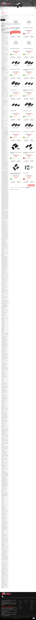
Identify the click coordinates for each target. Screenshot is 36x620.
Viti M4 (2, 381)
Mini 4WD (2, 407)
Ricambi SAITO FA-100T (5, 206)
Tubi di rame (3, 372)
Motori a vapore (3, 279)
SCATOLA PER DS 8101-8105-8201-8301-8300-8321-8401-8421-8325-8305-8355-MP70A (15, 173)
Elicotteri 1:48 (3, 507)
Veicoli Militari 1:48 (4, 524)
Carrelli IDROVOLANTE (5, 100)
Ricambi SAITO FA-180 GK (5, 200)
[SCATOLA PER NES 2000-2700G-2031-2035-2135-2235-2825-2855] (16, 146)
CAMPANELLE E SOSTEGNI (5, 430)
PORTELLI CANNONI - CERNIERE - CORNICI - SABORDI (4, 463)
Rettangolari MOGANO (5, 344)
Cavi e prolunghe (4, 74)
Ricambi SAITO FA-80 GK (5, 180)
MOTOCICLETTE (4, 516)
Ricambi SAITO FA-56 (4, 167)
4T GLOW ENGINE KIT (4, 136)
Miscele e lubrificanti (4, 306)
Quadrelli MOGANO (4, 339)
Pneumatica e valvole (4, 292)
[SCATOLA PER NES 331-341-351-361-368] (16, 63)
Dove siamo (2, 10)
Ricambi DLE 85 (3, 152)
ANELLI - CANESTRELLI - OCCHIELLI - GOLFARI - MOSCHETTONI (4, 418)
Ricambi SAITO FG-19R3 (5, 233)
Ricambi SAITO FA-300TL (5, 208)
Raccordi (3, 294)
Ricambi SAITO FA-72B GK (5, 178)
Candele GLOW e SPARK (5, 138)
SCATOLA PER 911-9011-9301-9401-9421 (15, 131)
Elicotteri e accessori (4, 120)
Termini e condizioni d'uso (4, 8)
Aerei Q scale (3, 503)
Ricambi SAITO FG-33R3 (5, 234)
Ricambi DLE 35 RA (4, 146)
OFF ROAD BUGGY (4, 394)
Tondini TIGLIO (3, 486)
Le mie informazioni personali (31, 607)
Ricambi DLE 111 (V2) (4, 156)
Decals (2, 119)
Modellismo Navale (3, 413)
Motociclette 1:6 (4, 517)
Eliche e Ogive (3, 255)
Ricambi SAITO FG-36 (4, 224)
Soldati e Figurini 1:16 (4, 526)
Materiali (2, 331)
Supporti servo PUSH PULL (5, 101)
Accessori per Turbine (4, 286)
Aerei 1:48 (3, 500)
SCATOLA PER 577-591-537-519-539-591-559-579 (29, 131)
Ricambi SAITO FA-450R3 (5, 216)
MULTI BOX (3, 35)
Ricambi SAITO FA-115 (4, 188)
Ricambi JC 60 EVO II (4, 243)
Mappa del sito (20, 608)
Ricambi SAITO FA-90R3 (5, 212)
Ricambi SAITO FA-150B (5, 197)
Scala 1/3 (3, 106)
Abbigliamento (3, 587)
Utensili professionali (4, 305)
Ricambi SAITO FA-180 (4, 199)
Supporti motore (4, 142)
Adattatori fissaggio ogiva (5, 94)
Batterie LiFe (3, 320)
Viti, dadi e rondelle (3, 376)
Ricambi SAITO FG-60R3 (5, 235)
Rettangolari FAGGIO (4, 345)
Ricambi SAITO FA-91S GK (5, 185)
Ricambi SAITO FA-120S (5, 190)
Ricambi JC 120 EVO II (4, 244)
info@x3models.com (6, 611)
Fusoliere (3, 125)
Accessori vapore (4, 282)
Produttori (2, 9)
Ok (33, 618)
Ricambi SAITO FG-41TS (5, 228)
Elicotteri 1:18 (3, 505)
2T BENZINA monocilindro (5, 132)
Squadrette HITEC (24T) (5, 42)
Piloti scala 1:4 (3, 111)
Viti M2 (2, 377)
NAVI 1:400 (3, 532)
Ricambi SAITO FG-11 (4, 218)
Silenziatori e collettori (4, 140)
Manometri (3, 298)
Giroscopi (3, 44)
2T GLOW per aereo (4, 127)
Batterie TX (3, 63)
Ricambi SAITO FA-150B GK (5, 198)
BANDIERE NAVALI (4, 423)
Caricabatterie (3, 65)
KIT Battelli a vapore (4, 283)
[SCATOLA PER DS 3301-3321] (16, 84)
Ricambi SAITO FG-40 (4, 225)
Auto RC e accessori (4, 390)
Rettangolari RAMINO (4, 343)
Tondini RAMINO (4, 348)
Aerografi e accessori (4, 564)
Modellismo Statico (3, 495)
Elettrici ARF (3, 81)
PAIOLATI (3, 456)
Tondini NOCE (3, 487)
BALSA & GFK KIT (4, 84)
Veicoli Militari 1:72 (4, 525)
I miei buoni (31, 609)
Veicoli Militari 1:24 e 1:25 (5, 522)
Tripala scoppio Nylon (4, 262)
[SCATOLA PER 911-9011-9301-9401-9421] (16, 126)
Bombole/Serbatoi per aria (5, 301)
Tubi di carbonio (4, 362)
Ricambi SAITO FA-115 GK (5, 189)
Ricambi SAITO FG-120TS (5, 232)
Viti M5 (2, 382)
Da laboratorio (3, 329)
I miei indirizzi (32, 605)
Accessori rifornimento (5, 96)
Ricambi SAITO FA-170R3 (5, 214)
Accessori (3, 45)
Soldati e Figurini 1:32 (4, 527)
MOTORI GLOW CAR (4, 406)
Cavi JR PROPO (3, 56)
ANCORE (3, 419)
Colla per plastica (4, 315)
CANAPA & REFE (4, 431)
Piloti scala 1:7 (3, 115)
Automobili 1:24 (4, 514)
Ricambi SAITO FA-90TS (5, 205)
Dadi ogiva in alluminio (4, 272)
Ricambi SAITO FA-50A (4, 165)
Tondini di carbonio (4, 363)
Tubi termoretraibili (4, 58)
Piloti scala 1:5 (3, 113)
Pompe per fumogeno (4, 77)
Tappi (2, 295)
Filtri (2, 299)
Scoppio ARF (3, 82)
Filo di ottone (3, 471)
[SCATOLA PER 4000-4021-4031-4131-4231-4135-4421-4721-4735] (29, 146)
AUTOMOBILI (3, 509)
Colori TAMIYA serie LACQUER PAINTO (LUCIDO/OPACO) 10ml (4, 554)
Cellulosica (3, 309)
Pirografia (3, 330)
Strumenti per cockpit (4, 104)
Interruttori (3, 55)
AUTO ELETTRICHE (4, 391)
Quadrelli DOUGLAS (4, 340)
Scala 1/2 (3, 105)
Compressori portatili (4, 304)
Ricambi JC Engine (4, 240)
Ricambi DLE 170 (4, 159)
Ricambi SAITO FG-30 (4, 223)
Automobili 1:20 (4, 513)
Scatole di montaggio (4, 414)
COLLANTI (3, 536)
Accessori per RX (4, 47)
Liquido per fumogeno (4, 78)
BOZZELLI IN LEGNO (4, 429)
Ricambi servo (3, 68)
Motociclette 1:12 (4, 519)
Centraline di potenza (4, 69)
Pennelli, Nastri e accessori (5, 563)
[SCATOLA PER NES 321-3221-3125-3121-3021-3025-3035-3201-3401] (29, 63)
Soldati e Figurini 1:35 (4, 528)
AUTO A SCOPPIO (4, 396)
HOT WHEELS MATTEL (4, 585)
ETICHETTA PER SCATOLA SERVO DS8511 (15, 48)
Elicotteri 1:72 (3, 508)
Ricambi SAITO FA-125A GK (5, 193)
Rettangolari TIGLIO (4, 341)
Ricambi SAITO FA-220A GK (5, 203)
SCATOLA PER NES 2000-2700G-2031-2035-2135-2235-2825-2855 (15, 152)
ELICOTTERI (3, 504)
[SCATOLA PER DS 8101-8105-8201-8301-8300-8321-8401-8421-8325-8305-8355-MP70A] (16, 167)
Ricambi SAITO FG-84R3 (5, 236)
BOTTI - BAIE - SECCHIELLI (5, 428)
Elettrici (3, 121)
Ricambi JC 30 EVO (4, 242)
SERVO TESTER (3, 36)
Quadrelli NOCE (4, 477)
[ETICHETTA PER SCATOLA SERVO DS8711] (29, 43)
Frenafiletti (3, 316)
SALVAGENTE (3, 466)
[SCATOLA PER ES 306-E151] (16, 105)
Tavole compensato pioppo (5, 333)
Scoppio (3, 122)
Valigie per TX (3, 49)
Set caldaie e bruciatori (4, 281)
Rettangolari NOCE (4, 342)
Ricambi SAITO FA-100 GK (5, 187)
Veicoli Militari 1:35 (4, 523)
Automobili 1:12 (4, 512)
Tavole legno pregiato (4, 353)
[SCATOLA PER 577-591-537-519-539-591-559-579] (29, 126)
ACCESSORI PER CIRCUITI (5, 398)
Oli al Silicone (3, 399)
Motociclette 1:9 (4, 518)
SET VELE (3, 470)
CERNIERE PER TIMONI (4, 439)
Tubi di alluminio (4, 373)
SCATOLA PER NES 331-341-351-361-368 (14, 69)
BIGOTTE (3, 424)
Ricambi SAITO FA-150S (5, 195)
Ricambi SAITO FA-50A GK (5, 166)
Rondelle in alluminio (4, 102)
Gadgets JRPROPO (4, 66)
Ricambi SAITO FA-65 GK (5, 174)
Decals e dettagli (4, 565)
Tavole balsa (3, 332)
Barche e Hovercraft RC (4, 408)
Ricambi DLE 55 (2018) (4, 149)
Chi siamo (2, 11)
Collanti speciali (4, 312)
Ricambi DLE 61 (3, 151)
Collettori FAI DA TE (4, 141)
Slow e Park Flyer (4, 85)
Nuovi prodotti (20, 601)
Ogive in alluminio (4, 269)
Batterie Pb (3, 325)
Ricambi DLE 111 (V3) (4, 157)
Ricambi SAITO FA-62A (4, 171)
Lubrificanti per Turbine (4, 289)
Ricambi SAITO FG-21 (4, 222)
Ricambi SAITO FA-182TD (5, 207)
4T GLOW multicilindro (5, 131)
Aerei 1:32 (3, 498)
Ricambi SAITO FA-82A (4, 181)
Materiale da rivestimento (5, 354)
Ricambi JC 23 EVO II (4, 241)
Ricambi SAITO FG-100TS (5, 231)
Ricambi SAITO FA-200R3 (5, 215)
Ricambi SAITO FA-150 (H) (5, 194)
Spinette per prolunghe (4, 60)
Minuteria (3, 97)
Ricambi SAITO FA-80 (4, 179)
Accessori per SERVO (4, 37)
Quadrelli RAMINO (4, 338)
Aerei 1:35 (3, 499)
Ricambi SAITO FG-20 (4, 221)
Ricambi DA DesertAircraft (5, 245)
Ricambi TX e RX (4, 67)
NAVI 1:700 (3, 533)
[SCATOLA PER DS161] (29, 167)
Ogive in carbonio (4, 88)
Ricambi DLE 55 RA (4, 150)
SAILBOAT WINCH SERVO (5, 494)
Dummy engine (4, 103)
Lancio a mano (3, 86)
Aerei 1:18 (3, 497)
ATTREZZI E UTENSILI (4, 535)
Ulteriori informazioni (16, 618)
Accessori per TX (4, 46)
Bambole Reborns (4, 580)
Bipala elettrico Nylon (4, 263)
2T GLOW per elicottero (5, 128)
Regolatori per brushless (5, 251)
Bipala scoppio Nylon (4, 261)
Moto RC (2, 409)
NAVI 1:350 (3, 531)
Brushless (3, 250)
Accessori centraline (4, 79)
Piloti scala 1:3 (3, 110)
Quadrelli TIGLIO (4, 476)
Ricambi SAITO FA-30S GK (5, 162)
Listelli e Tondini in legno (5, 475)
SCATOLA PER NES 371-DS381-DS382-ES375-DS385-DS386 (28, 90)
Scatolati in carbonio (4, 364)
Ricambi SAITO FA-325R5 (5, 217)
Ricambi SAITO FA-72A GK (5, 176)
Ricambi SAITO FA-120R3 (5, 213)
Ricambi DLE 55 (3, 148)
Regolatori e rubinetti (4, 297)
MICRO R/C (3, 395)
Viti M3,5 (3, 380)
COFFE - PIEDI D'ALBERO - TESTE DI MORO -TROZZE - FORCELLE (4, 443)
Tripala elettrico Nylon (4, 264)
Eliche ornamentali (4, 278)
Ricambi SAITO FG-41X (4, 226)
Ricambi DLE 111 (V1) (4, 155)
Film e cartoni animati (4, 534)
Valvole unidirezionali (4, 296)
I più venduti (20, 602)
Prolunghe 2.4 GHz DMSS (5, 54)
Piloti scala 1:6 (3, 114)
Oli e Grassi (3, 403)
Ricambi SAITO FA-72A (4, 175)
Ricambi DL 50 (3, 147)
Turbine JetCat (3, 285)
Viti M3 (2, 379)
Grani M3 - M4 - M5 (4, 385)
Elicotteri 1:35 (3, 506)
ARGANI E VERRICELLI (4, 420)
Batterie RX (3, 64)
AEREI (2, 496)
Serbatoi (3, 95)
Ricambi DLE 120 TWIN (4, 158)
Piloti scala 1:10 (4, 116)
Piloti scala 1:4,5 (4, 112)
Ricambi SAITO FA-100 (4, 186)
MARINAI (3, 450)
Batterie (3, 75)
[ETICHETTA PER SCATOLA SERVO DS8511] (16, 43)
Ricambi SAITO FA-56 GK (5, 168)
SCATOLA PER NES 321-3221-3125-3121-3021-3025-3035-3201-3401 (28, 69)
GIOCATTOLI (3, 573)
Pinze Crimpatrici (4, 59)
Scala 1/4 (3, 107)
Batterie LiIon (3, 321)
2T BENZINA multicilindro (5, 133)
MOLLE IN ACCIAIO (4, 472)
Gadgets (2, 586)
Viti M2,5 (3, 378)
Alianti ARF (3, 83)
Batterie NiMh (3, 322)
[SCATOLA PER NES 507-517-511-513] (29, 105)
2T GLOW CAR (3, 129)
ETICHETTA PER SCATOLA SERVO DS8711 (28, 48)
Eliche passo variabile (4, 258)
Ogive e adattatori (4, 87)
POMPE (3, 461)
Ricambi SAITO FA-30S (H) (5, 161)
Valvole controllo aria (4, 300)
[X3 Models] (6, 3)
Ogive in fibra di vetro (4, 268)
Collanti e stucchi (3, 307)
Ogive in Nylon (3, 91)
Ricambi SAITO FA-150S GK (5, 196)
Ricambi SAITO (3, 160)
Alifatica (3, 308)
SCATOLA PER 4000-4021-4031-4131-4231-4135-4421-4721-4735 (28, 152)
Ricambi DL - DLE (4, 143)
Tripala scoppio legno (4, 260)
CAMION (3, 515)
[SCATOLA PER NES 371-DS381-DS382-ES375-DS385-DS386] (29, 84)
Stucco (2, 317)
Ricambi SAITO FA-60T (4, 204)
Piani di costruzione (4, 415)
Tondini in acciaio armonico (5, 367)
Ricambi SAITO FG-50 (4, 227)
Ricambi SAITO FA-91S (4, 184)
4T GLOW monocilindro (5, 130)
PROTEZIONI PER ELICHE (5, 277)
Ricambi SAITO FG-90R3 (5, 237)
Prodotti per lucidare (4, 568)
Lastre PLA (3, 359)
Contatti (2, 7)
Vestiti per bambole (4, 581)
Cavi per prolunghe (4, 57)
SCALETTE (3, 467)
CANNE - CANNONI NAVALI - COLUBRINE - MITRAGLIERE (4, 433)
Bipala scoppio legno (4, 259)
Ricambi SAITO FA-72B (4, 177)
